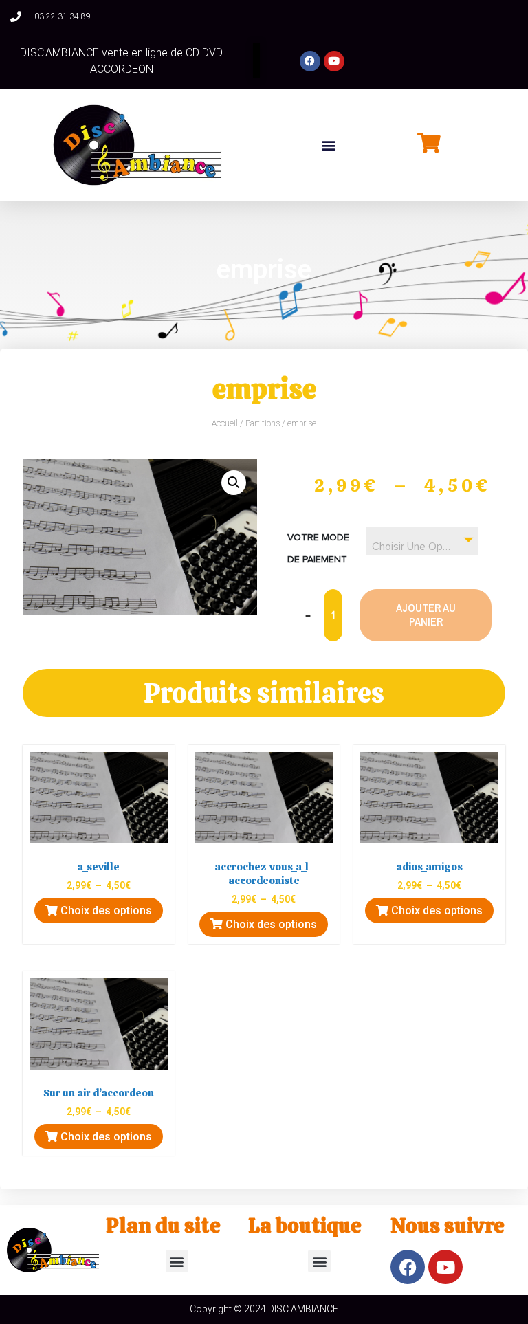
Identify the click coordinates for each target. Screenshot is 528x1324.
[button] (329, 145)
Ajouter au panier (426, 614)
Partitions (262, 423)
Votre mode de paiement (318, 548)
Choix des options (105, 910)
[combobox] (422, 541)
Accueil (225, 423)
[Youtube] (334, 61)
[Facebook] (310, 61)
